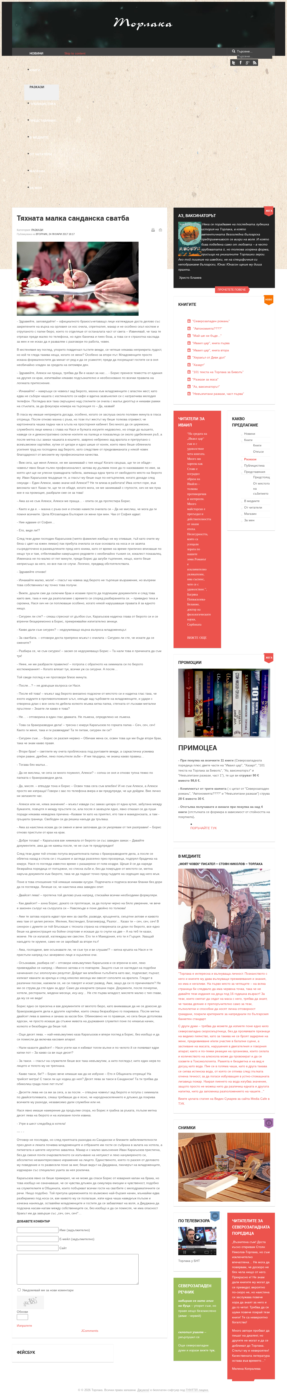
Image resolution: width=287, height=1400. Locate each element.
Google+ (247, 62)
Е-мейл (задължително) (76, 1239)
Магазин (250, 513)
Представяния (254, 472)
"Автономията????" (207, 328)
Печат (153, 230)
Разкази (37, 230)
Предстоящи (262, 477)
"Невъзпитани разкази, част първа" (218, 394)
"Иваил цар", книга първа (211, 343)
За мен (249, 520)
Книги (248, 440)
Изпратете (24, 1325)
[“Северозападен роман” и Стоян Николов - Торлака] (197, 1254)
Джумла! (143, 1390)
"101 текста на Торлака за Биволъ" (218, 372)
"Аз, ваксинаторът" (206, 386)
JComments (89, 1331)
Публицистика (254, 465)
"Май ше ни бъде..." (207, 335)
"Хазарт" (198, 365)
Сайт (63, 1248)
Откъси (258, 451)
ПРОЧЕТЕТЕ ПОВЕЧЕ (232, 289)
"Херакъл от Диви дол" (209, 357)
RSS (254, 62)
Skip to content (74, 53)
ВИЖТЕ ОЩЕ (197, 637)
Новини (249, 433)
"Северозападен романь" (211, 321)
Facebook (240, 62)
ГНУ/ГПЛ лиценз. (197, 1390)
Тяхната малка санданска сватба (73, 218)
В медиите (252, 501)
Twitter (233, 62)
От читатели (253, 507)
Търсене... (244, 51)
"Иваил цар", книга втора (210, 350)
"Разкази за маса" (205, 379)
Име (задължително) (74, 1230)
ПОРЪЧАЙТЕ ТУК (203, 828)
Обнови (22, 1311)
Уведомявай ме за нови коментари (48, 1290)
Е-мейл (160, 230)
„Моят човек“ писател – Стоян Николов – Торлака (220, 864)
